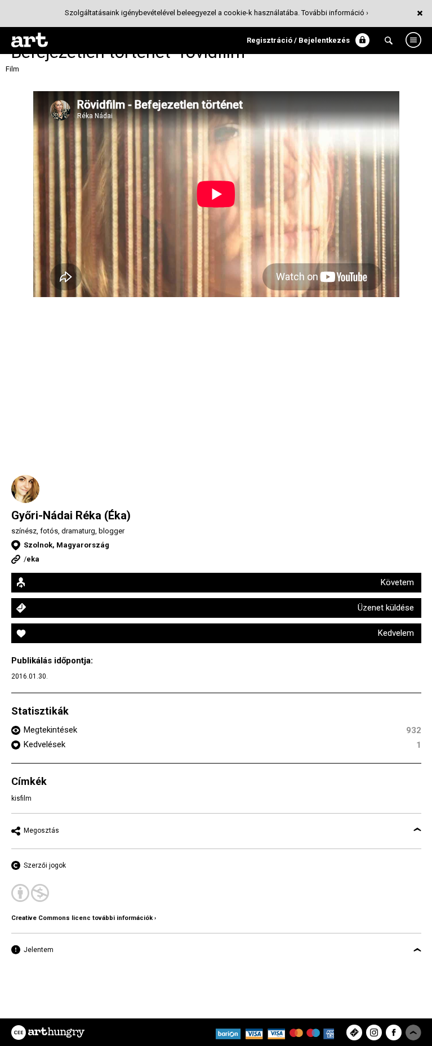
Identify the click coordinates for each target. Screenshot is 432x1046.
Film (12, 69)
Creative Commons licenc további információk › (83, 918)
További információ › (334, 12)
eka (32, 559)
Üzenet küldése (386, 608)
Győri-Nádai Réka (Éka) (71, 515)
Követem (397, 582)
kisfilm (21, 798)
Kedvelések (44, 744)
